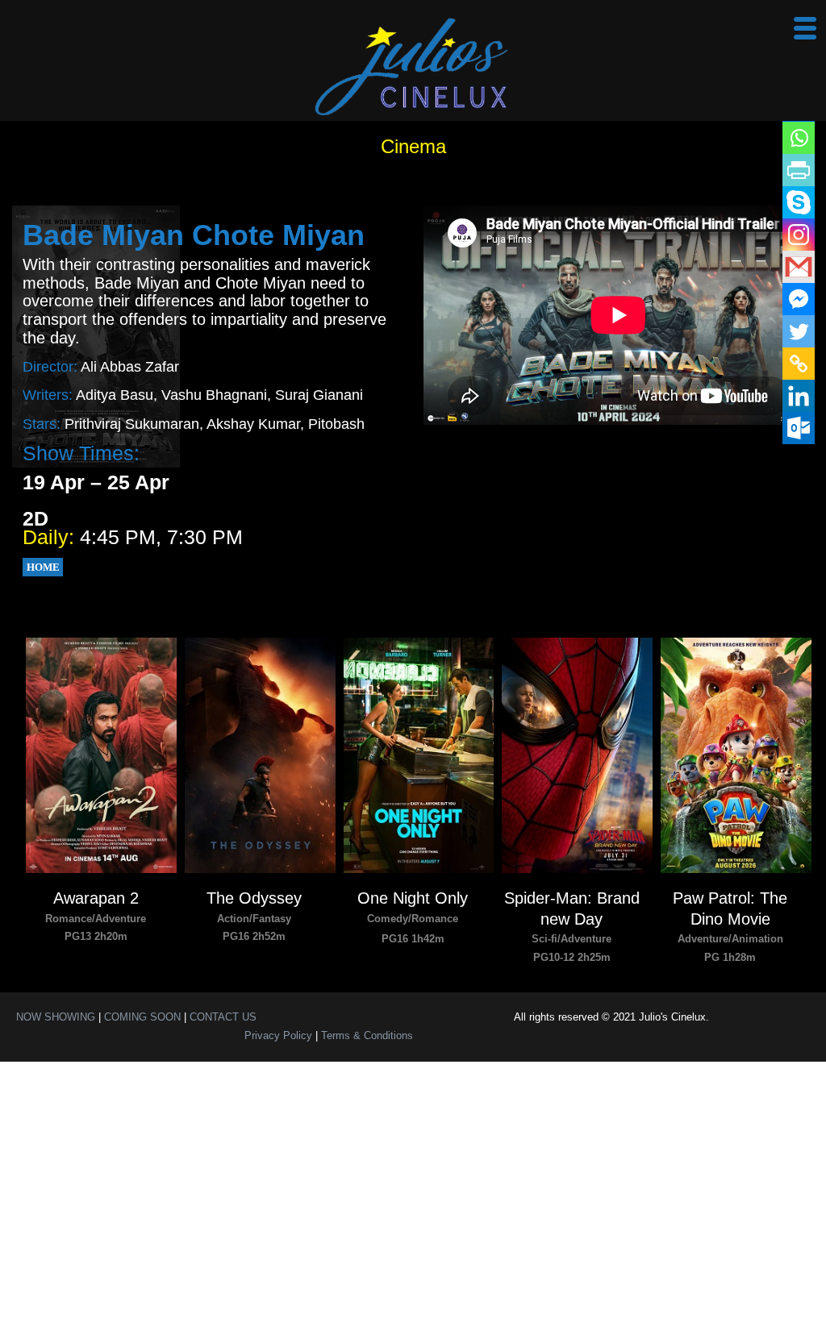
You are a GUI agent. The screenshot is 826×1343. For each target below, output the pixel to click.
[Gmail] (798, 267)
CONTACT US (223, 1017)
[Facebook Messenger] (798, 299)
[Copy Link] (798, 363)
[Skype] (798, 202)
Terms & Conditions (367, 1035)
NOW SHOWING (55, 1017)
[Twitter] (798, 331)
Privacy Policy (278, 1035)
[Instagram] (798, 234)
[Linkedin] (798, 396)
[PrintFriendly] (798, 170)
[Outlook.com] (798, 428)
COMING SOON (142, 1017)
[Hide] (811, 459)
